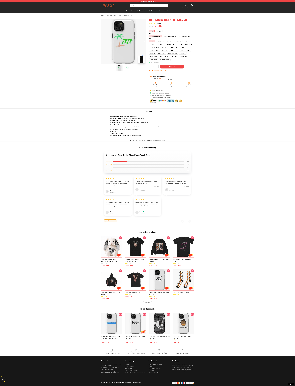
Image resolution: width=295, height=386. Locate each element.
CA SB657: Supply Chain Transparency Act (135, 372)
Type (150, 28)
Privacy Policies (128, 368)
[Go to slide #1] (119, 68)
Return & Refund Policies (155, 368)
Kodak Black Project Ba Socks (181, 292)
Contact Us (151, 370)
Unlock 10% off (3, 379)
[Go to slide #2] (127, 68)
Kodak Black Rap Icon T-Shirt (132, 292)
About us (127, 364)
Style (150, 33)
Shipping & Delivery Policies (155, 364)
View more (147, 302)
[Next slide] (144, 41)
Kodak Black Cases (111, 15)
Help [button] (292, 384)
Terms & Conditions (129, 366)
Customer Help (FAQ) (154, 372)
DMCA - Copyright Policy (131, 370)
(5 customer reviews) (160, 23)
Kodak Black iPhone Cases (125, 15)
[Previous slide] (103, 41)
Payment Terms (152, 366)
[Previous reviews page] (182, 221)
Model (150, 38)
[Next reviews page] (189, 221)
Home (102, 15)
